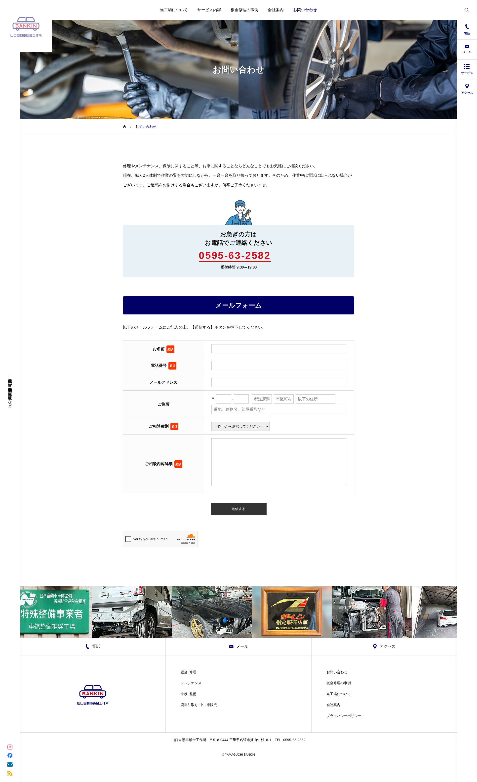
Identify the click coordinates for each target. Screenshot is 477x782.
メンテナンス (191, 683)
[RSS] (10, 772)
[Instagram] (10, 746)
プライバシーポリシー (343, 715)
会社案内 (276, 10)
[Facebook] (10, 755)
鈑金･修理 (188, 672)
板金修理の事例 (244, 10)
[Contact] (10, 764)
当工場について (174, 10)
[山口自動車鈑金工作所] (26, 26)
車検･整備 (188, 694)
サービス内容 (209, 10)
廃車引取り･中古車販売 (199, 705)
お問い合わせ (305, 10)
